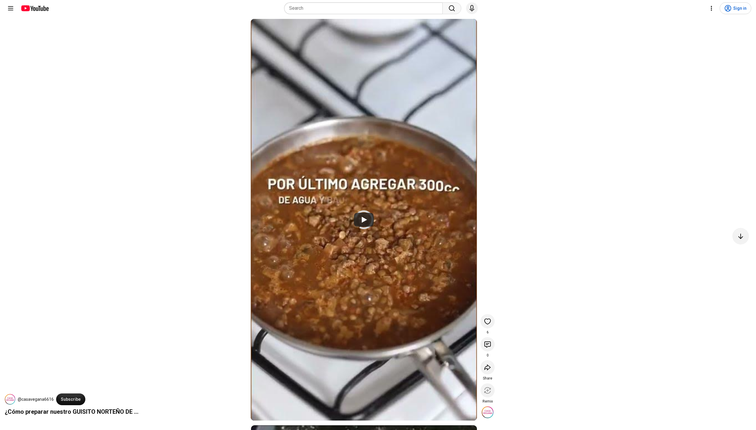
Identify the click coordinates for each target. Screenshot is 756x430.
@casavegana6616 (36, 399)
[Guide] (10, 8)
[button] (10, 399)
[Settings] (711, 8)
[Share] (487, 367)
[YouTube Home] (35, 8)
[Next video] (740, 236)
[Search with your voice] (472, 8)
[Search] (451, 8)
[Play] (364, 220)
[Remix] (487, 390)
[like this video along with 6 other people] (487, 321)
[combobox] (365, 8)
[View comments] (487, 344)
